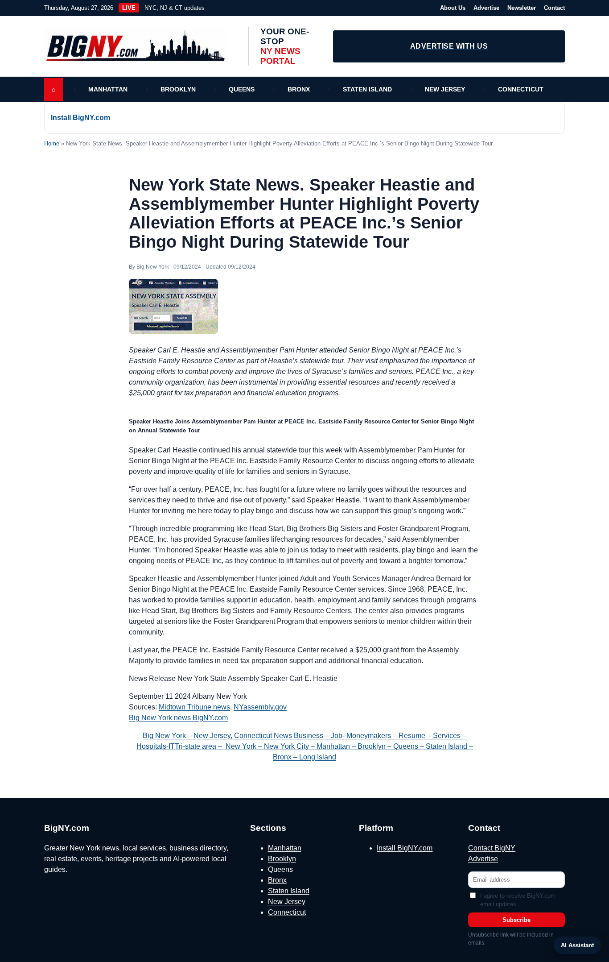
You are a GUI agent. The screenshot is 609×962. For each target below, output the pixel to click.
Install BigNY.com (80, 117)
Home (51, 143)
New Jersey (445, 89)
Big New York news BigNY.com (178, 718)
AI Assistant (577, 945)
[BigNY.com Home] (140, 46)
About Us (452, 7)
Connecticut (520, 89)
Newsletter (521, 7)
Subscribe (516, 919)
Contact (554, 7)
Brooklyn (178, 89)
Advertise (486, 7)
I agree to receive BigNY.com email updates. (518, 900)
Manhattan (108, 89)
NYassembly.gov (260, 707)
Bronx (299, 89)
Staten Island (367, 89)
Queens (242, 89)
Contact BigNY (491, 848)
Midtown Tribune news (194, 707)
